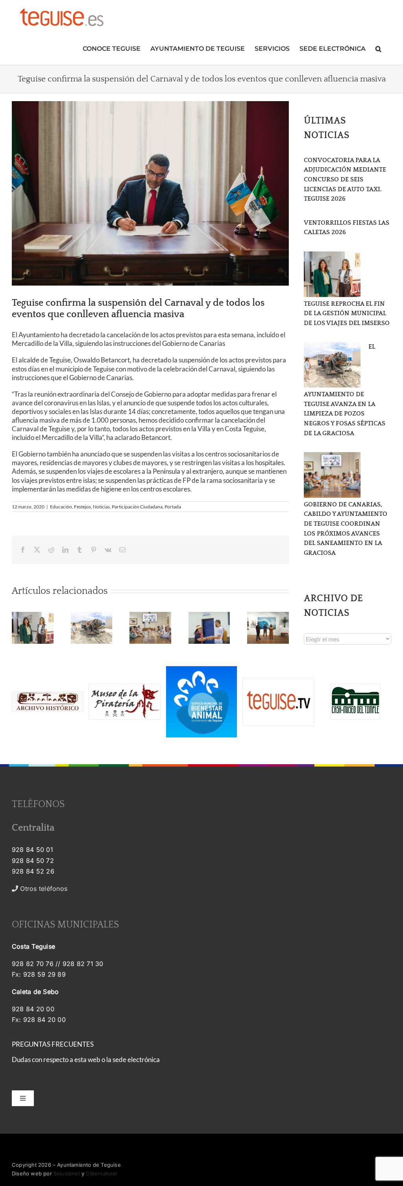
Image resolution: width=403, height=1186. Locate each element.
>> (48, 888)
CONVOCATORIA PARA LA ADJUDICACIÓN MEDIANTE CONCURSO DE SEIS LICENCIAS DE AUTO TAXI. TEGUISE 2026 (345, 180)
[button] (378, 48)
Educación (61, 507)
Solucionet (67, 1173)
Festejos (82, 507)
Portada (173, 507)
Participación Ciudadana (137, 507)
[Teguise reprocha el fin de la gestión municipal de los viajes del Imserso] (332, 274)
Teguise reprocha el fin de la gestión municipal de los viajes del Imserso (347, 313)
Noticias (101, 507)
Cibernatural (101, 1173)
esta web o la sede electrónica (117, 1059)
